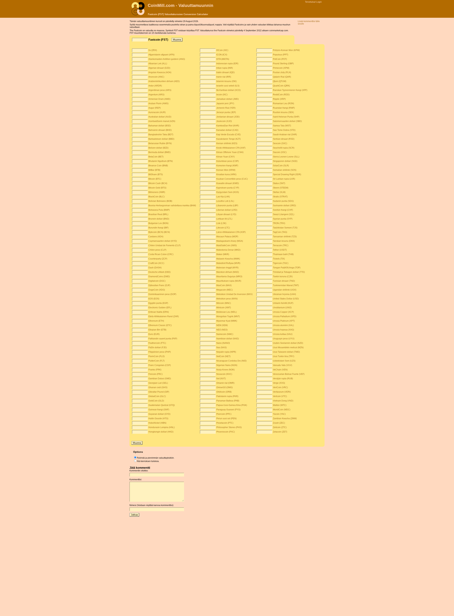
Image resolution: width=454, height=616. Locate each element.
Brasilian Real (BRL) (158, 214)
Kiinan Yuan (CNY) (225, 156)
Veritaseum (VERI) (282, 392)
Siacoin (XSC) (280, 152)
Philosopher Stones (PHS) (229, 427)
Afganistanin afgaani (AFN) (161, 54)
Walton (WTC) (279, 405)
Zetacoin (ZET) (280, 432)
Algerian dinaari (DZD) (159, 68)
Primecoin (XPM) (281, 68)
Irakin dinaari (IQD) (225, 72)
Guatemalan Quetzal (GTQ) (161, 405)
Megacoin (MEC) (224, 290)
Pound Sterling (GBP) (283, 63)
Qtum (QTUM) (279, 81)
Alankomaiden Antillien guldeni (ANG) (166, 59)
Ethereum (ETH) (156, 321)
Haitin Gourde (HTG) (158, 418)
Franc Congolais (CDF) (159, 365)
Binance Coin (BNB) (158, 165)
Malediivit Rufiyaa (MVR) (228, 263)
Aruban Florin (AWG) (158, 103)
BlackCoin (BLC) (156, 196)
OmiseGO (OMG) (224, 387)
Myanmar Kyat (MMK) (226, 321)
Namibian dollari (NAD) (227, 338)
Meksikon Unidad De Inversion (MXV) (234, 294)
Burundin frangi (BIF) (158, 227)
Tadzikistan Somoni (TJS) (285, 227)
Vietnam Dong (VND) (283, 400)
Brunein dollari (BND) (158, 219)
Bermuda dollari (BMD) (159, 152)
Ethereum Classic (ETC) (160, 325)
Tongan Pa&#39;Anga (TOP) (286, 267)
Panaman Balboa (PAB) (227, 400)
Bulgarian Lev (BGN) (158, 223)
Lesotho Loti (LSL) (225, 201)
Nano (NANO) (223, 343)
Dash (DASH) (155, 267)
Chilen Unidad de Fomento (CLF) (164, 245)
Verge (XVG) (279, 383)
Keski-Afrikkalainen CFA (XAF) (230, 148)
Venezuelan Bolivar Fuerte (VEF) (288, 374)
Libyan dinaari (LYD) (226, 214)
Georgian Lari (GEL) (158, 383)
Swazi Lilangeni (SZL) (283, 214)
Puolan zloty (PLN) (282, 72)
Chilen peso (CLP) (157, 250)
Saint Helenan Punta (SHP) (286, 117)
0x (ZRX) (152, 50)
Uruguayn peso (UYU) (283, 338)
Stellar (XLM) (279, 192)
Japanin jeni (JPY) (225, 103)
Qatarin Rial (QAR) (282, 77)
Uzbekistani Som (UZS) (284, 361)
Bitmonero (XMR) (156, 192)
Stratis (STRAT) (280, 196)
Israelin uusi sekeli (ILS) (227, 85)
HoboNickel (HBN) (157, 423)
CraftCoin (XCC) (156, 263)
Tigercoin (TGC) (280, 263)
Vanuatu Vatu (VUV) (282, 365)
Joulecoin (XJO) (224, 121)
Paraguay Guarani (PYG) (228, 409)
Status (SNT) (279, 183)
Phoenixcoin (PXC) (225, 432)
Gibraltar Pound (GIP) (158, 392)
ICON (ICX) (221, 54)
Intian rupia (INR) (224, 68)
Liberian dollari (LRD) (226, 210)
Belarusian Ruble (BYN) (160, 143)
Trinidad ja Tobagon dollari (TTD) (289, 272)
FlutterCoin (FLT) (156, 361)
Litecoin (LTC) (223, 227)
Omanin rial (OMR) (225, 383)
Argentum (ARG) (156, 94)
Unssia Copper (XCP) (283, 312)
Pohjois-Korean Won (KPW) (286, 50)
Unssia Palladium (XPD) (284, 316)
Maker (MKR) (222, 254)
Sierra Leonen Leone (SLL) (286, 156)
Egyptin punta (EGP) (158, 303)
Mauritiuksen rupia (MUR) (228, 281)
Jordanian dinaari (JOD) (228, 117)
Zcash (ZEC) (279, 423)
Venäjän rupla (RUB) (283, 378)
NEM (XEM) (222, 325)
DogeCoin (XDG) (156, 290)
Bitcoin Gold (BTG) (157, 188)
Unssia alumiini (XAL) (283, 325)
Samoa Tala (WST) (282, 125)
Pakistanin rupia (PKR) (227, 396)
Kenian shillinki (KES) (226, 143)
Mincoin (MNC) (223, 303)
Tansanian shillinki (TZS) (285, 236)
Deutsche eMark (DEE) (159, 272)
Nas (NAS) (221, 347)
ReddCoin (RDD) (281, 94)
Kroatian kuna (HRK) (226, 174)
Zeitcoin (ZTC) (280, 427)
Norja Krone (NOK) (225, 369)
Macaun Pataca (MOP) (227, 236)
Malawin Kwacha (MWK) (228, 259)
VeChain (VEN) (280, 369)
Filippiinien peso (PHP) (159, 352)
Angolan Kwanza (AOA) (159, 72)
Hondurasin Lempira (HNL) (161, 427)
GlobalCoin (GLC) (157, 396)
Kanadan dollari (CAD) (227, 130)
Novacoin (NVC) (224, 374)
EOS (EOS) (153, 298)
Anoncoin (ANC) (156, 77)
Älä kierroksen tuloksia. (148, 461)
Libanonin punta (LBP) (227, 205)
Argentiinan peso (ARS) (159, 90)
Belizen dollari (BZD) (158, 148)
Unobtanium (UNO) (282, 307)
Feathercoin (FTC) (157, 343)
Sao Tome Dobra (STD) (284, 130)
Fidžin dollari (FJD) (157, 347)
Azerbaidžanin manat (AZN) (161, 121)
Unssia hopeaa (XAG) (283, 329)
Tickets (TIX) (279, 259)
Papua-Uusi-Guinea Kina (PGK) (231, 405)
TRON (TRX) (279, 223)
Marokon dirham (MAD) (227, 272)
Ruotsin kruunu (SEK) (283, 112)
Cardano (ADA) (155, 236)
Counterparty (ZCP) (157, 259)
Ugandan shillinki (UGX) (284, 290)
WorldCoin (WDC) (281, 409)
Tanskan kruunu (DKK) (284, 241)
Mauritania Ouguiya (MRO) (229, 276)
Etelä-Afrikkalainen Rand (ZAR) (163, 316)
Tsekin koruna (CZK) (283, 276)
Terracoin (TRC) (280, 245)
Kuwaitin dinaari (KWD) (227, 183)
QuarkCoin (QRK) (281, 85)
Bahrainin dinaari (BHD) (160, 130)
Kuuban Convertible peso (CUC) (232, 179)
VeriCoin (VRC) (280, 387)
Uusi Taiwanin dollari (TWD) (286, 352)
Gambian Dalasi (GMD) (159, 378)
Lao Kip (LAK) (223, 196)
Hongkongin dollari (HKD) (160, 432)
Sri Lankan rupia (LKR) (284, 179)
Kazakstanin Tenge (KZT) (228, 139)
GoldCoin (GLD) (156, 400)
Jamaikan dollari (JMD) (227, 99)
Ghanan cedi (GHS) (157, 387)
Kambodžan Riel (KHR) (227, 125)
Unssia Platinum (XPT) (284, 321)
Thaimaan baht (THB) (283, 254)
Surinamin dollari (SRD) (284, 205)
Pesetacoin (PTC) (224, 423)
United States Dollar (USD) (286, 298)
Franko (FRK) (154, 369)
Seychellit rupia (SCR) (283, 148)
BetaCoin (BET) (156, 156)
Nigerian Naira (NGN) (226, 365)
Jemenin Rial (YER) (226, 108)
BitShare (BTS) (155, 174)
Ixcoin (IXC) (222, 94)
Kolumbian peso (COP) (227, 161)
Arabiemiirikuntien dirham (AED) (164, 81)
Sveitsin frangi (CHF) (283, 210)
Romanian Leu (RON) (283, 103)
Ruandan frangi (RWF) (284, 108)
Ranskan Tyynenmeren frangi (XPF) (290, 90)
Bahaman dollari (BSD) (159, 125)
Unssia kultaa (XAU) (282, 334)
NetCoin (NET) (223, 356)
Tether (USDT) (280, 250)
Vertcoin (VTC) (280, 396)
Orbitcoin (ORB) (224, 392)
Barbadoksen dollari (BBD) (161, 139)
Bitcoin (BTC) (154, 179)
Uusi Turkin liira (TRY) (283, 356)
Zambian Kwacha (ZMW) (285, 418)
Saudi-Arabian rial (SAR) (285, 134)
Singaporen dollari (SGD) (285, 161)
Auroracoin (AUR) (157, 112)
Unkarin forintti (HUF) (283, 303)
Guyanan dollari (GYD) (159, 414)
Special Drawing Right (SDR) (287, 174)
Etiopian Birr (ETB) (157, 329)
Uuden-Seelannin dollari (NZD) (288, 343)
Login (319, 2)
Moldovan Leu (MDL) (226, 312)
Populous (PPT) (280, 54)
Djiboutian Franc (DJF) (159, 285)
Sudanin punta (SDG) (283, 201)
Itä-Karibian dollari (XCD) (228, 90)
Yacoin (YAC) (279, 414)
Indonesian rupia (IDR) (227, 63)
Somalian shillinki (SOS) (284, 170)
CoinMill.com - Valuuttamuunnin (180, 5)
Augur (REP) (154, 108)
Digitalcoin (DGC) (156, 281)
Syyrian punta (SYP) (282, 219)
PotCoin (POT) (280, 59)
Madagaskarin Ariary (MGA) (229, 241)
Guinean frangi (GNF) (158, 409)
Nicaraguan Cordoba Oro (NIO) (231, 361)
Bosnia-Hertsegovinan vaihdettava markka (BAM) (172, 205)
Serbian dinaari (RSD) (283, 139)
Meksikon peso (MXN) (227, 298)
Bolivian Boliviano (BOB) (160, 201)
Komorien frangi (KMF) (227, 165)
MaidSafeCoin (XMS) (226, 245)
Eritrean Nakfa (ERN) (158, 312)
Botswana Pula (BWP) (159, 210)
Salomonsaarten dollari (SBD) (287, 121)
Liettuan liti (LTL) (224, 219)
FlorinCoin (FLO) (156, 356)
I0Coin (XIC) (222, 50)
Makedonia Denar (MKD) (228, 250)
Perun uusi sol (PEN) (226, 418)
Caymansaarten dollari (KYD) (162, 241)
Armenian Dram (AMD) (159, 99)
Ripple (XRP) (279, 99)
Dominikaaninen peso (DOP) (162, 294)
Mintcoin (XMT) (223, 307)
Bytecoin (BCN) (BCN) (159, 232)
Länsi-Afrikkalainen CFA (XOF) (231, 232)
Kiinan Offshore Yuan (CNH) (229, 152)
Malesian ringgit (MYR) (227, 267)
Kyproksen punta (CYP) (227, 188)
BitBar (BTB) (154, 170)
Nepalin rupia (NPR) (226, 352)
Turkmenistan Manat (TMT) (286, 285)
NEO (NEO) (222, 329)
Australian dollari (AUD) (159, 117)
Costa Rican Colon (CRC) (160, 254)
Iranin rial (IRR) (223, 77)
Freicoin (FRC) (155, 374)
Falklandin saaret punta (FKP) (162, 338)
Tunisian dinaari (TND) (284, 281)
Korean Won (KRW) (225, 170)
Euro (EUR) (154, 334)
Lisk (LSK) (221, 223)
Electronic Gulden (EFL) (159, 307)
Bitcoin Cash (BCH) (157, 183)
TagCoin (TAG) (280, 232)
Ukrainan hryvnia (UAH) (284, 294)
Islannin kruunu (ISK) (226, 81)
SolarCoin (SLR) (281, 165)
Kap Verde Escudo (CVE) (228, 134)
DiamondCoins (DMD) (159, 276)
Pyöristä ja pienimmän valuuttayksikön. (155, 458)
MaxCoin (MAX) (224, 285)
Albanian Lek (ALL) (157, 63)
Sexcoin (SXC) (280, 143)
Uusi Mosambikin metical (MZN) (288, 347)
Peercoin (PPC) (223, 414)
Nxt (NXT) (221, 378)
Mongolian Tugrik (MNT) (228, 316)
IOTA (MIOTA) (222, 59)
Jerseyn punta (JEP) (226, 112)
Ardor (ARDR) (155, 85)
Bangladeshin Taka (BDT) (160, 134)
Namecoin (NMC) (224, 334)
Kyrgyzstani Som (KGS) (227, 192)
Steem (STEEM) (280, 188)
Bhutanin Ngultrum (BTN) (160, 161)
